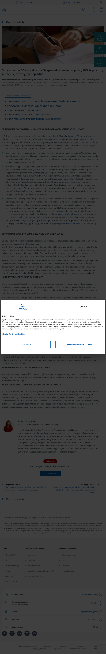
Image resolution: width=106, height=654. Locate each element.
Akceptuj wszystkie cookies (79, 344)
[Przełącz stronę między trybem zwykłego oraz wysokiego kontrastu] (81, 307)
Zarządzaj (26, 344)
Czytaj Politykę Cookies (13, 334)
